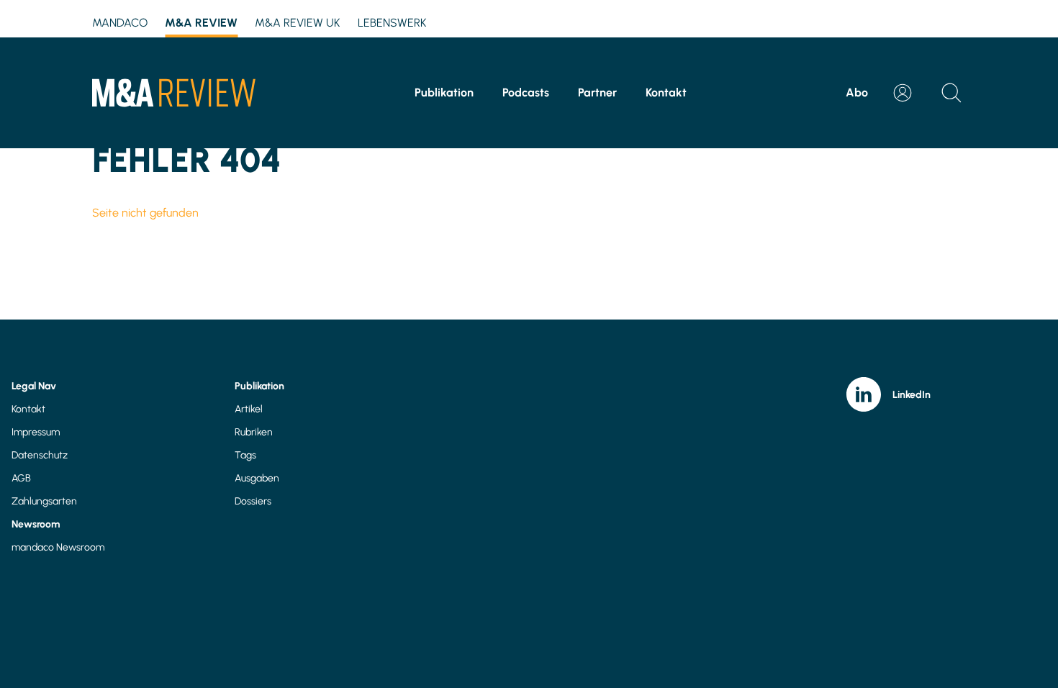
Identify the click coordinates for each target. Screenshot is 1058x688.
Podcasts (525, 92)
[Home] (174, 93)
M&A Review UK (297, 23)
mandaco (120, 23)
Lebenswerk (392, 23)
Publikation (444, 92)
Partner (597, 92)
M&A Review (201, 23)
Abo (857, 92)
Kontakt (666, 92)
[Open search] (951, 92)
